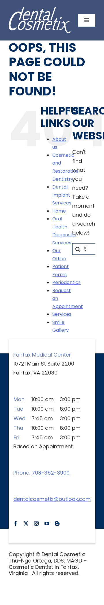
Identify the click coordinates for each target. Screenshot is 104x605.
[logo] (40, 10)
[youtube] (46, 523)
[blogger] (57, 523)
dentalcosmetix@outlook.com (52, 499)
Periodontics (66, 282)
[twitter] (26, 523)
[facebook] (15, 523)
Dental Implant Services (61, 195)
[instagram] (36, 523)
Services (61, 314)
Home (59, 211)
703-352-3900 (51, 472)
